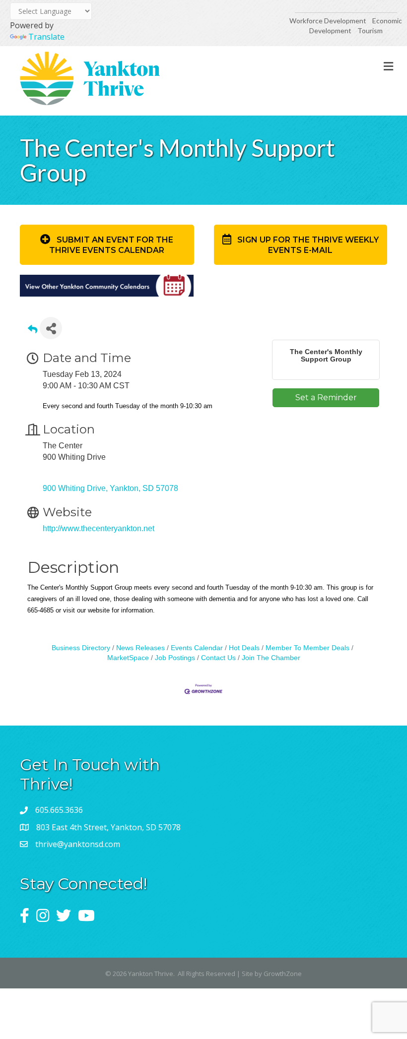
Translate (46, 36)
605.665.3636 (59, 809)
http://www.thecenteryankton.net (98, 528)
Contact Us (218, 658)
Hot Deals (244, 648)
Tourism (370, 30)
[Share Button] (51, 328)
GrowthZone (283, 973)
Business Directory (81, 648)
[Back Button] (32, 331)
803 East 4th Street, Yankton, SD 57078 (108, 827)
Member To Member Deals (307, 648)
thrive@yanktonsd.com (77, 844)
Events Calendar (197, 648)
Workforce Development (327, 20)
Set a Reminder (326, 397)
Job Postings (175, 658)
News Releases (140, 648)
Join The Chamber (271, 658)
